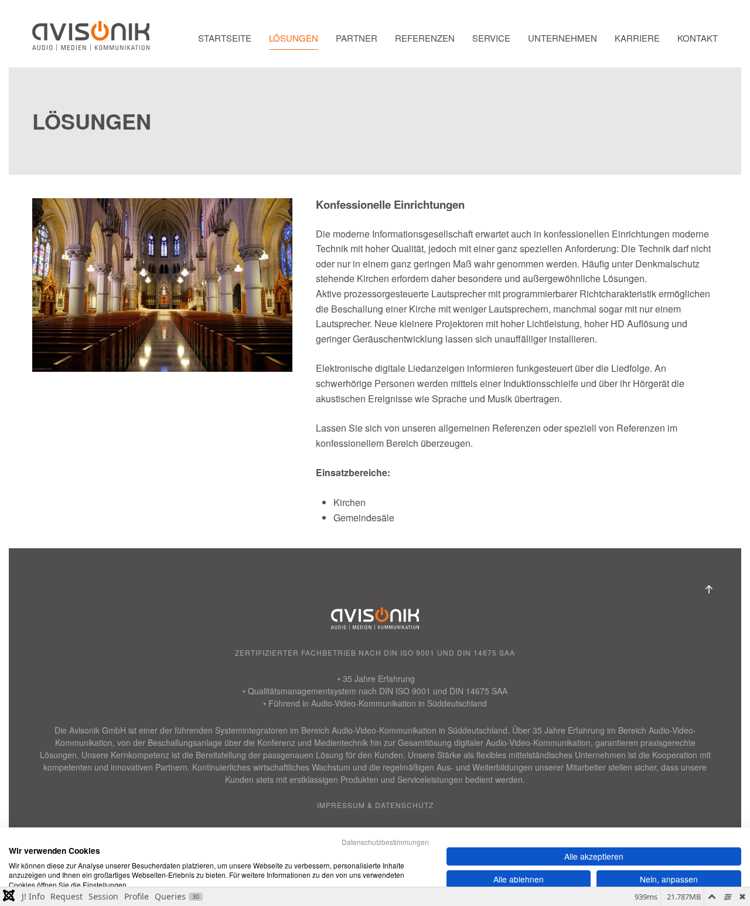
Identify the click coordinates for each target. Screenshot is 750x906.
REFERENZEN (425, 38)
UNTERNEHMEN (562, 38)
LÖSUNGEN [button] (293, 38)
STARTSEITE (224, 38)
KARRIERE (637, 38)
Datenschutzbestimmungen (385, 842)
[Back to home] (90, 38)
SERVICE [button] (491, 38)
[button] (709, 589)
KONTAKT (697, 38)
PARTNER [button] (356, 38)
